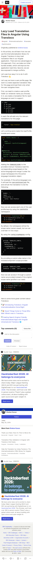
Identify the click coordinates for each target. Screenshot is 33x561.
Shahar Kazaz (10, 20)
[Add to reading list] (19, 558)
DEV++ (21, 532)
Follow (16, 417)
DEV (9, 549)
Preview (17, 341)
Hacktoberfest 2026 (8, 508)
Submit (7, 341)
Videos (27, 532)
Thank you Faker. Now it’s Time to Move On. (16, 434)
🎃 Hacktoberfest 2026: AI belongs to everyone (15, 497)
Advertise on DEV (9, 537)
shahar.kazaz (23, 48)
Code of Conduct (11, 346)
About (18, 540)
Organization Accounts (21, 537)
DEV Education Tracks (12, 535)
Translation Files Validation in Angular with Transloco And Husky (15, 442)
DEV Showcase (10, 540)
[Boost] (25, 558)
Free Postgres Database (11, 542)
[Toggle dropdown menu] (30, 352)
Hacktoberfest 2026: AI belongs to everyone (15, 375)
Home (5, 532)
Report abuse (23, 346)
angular (5, 41)
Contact (23, 540)
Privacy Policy (18, 545)
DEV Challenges (12, 532)
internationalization (16, 41)
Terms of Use (27, 545)
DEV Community (7, 526)
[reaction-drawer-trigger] (4, 558)
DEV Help (23, 535)
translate (27, 41)
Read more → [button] (7, 401)
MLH (28, 542)
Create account (26, 2)
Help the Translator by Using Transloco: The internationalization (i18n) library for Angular (16, 452)
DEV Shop (22, 542)
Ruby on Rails (17, 551)
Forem (9, 547)
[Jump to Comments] (11, 558)
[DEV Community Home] (7, 2)
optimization (6, 44)
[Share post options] (30, 558)
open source (18, 547)
